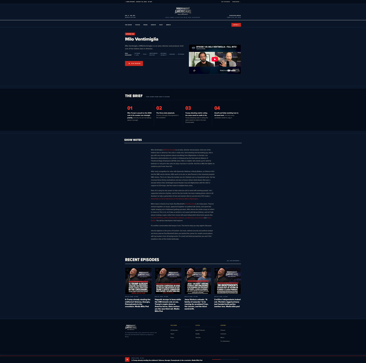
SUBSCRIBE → (236, 1)
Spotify (197, 334)
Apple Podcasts (200, 330)
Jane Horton (199, 218)
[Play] (127, 359)
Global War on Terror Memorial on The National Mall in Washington (174, 199)
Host (161, 25)
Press (145, 25)
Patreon (223, 330)
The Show (128, 25)
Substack (223, 334)
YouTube (198, 337)
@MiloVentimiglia (169, 150)
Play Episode (135, 63)
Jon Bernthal (189, 218)
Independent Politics (153, 54)
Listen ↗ (236, 25)
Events (153, 25)
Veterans (181, 54)
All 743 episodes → (234, 261)
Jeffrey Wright (169, 218)
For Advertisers (225, 341)
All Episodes (174, 330)
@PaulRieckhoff (190, 204)
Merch (168, 25)
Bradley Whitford (157, 218)
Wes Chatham (179, 218)
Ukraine (172, 54)
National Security (164, 54)
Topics (137, 25)
